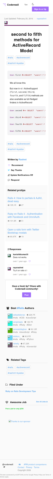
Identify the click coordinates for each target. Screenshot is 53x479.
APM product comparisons (35, 464)
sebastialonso (19, 314)
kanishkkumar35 (20, 254)
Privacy (29, 467)
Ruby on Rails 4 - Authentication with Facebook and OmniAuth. (25, 215)
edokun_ (17, 336)
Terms (36, 467)
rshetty (16, 343)
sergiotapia (18, 321)
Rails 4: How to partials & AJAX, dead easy (25, 199)
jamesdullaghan (20, 329)
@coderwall (7, 464)
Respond (14, 180)
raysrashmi (41, 18)
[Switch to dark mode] (33, 4)
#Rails (21, 308)
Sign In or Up (40, 9)
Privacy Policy (38, 475)
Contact (21, 467)
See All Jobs (41, 401)
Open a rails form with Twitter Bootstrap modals (23, 231)
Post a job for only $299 (14, 408)
